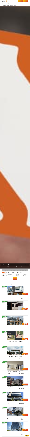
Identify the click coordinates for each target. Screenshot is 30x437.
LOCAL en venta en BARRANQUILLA (15, 401)
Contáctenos (11, 5)
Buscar (15, 278)
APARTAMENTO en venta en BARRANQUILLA (15, 371)
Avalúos (13, 3)
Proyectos (9, 3)
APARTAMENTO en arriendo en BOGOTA (15, 326)
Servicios (16, 3)
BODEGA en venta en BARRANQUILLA (15, 311)
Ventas (6, 3)
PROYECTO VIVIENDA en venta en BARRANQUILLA (15, 341)
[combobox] (4, 275)
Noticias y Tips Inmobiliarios (5, 5)
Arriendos (3, 3)
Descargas (15, 5)
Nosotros (19, 3)
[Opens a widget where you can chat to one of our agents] (27, 436)
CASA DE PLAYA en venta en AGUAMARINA (15, 356)
